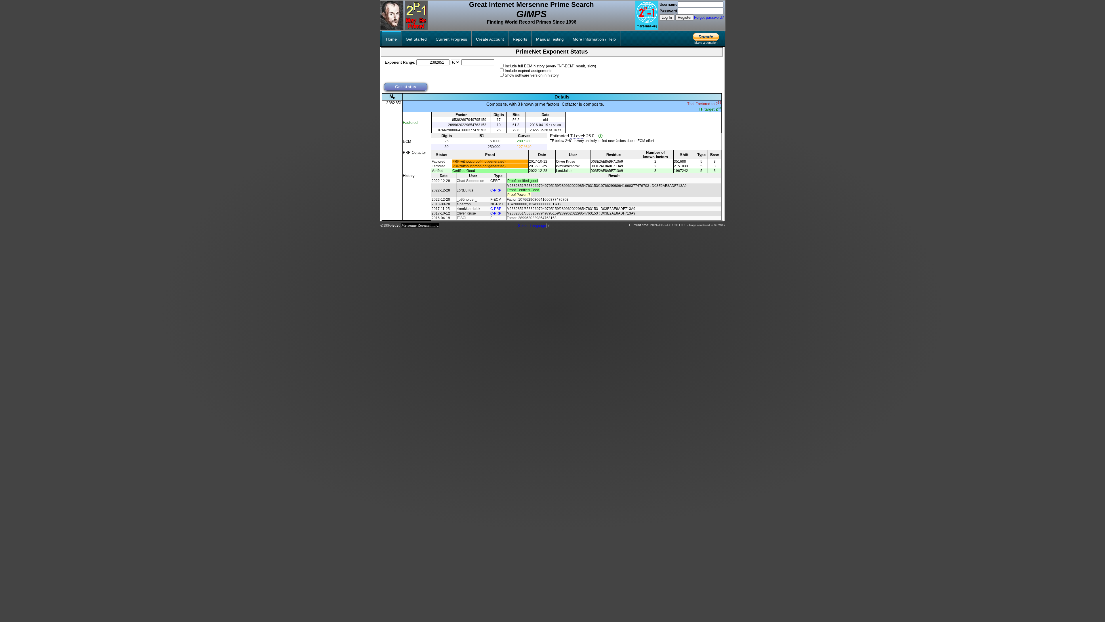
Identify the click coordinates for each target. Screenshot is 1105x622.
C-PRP (495, 190)
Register (684, 17)
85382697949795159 (469, 120)
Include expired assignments (528, 71)
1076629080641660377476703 (461, 130)
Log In (667, 17)
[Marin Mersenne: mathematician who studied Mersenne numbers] (391, 28)
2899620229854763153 (467, 125)
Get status (405, 87)
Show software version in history (532, 75)
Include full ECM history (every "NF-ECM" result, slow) (550, 66)
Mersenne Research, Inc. (420, 225)
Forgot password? (709, 17)
